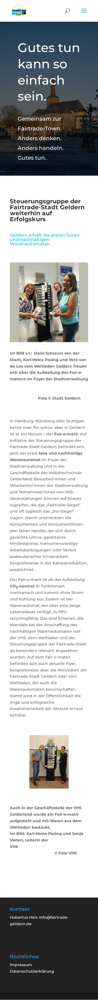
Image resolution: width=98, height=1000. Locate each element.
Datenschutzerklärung (32, 971)
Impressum (21, 964)
